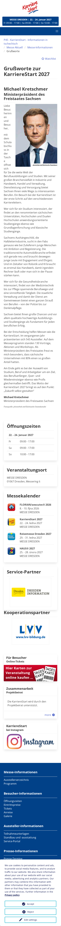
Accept (30, 903)
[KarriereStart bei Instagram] (30, 741)
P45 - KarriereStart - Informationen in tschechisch (26, 41)
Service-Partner (24, 572)
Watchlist (50, 58)
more (48, 715)
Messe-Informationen (40, 47)
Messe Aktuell (15, 47)
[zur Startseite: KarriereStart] (30, 7)
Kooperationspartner (27, 612)
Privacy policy (12, 895)
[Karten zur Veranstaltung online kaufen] (30, 673)
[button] (57, 31)
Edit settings (30, 919)
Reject (30, 911)
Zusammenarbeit (19, 688)
